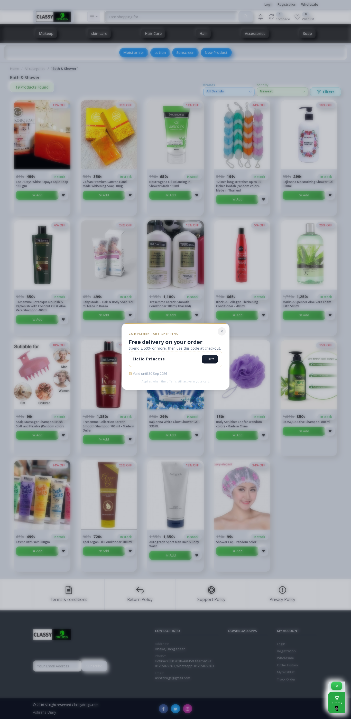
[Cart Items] (336, 686)
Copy (210, 359)
